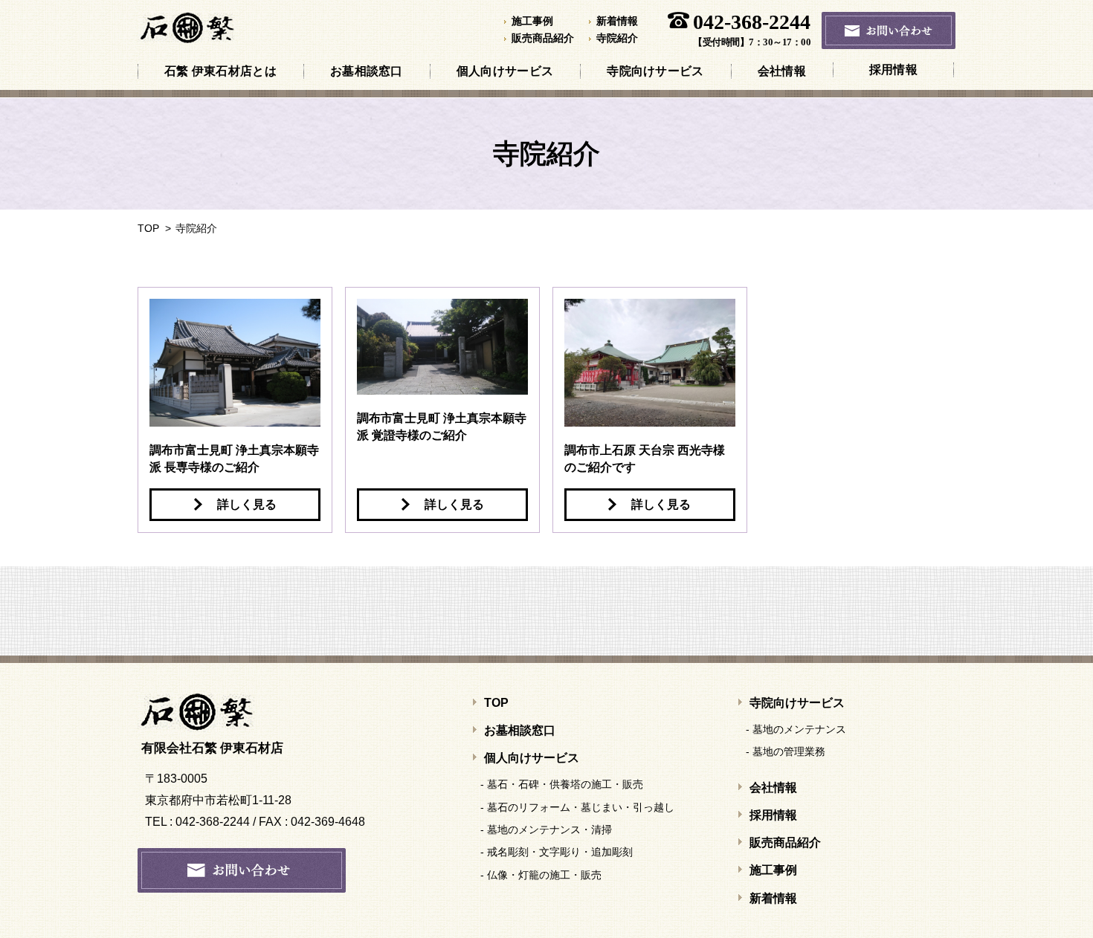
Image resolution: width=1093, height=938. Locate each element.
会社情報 (782, 71)
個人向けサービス (505, 71)
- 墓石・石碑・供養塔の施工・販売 (563, 784)
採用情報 (893, 69)
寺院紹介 (617, 38)
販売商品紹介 (543, 38)
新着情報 (617, 21)
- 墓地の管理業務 (787, 751)
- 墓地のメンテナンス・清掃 (548, 829)
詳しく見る (247, 504)
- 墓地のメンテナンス (797, 729)
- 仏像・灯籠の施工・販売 (543, 875)
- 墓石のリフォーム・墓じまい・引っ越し (579, 807)
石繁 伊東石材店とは (220, 71)
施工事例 (532, 21)
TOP (148, 228)
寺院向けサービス (655, 71)
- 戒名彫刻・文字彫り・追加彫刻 (558, 852)
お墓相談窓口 (366, 71)
